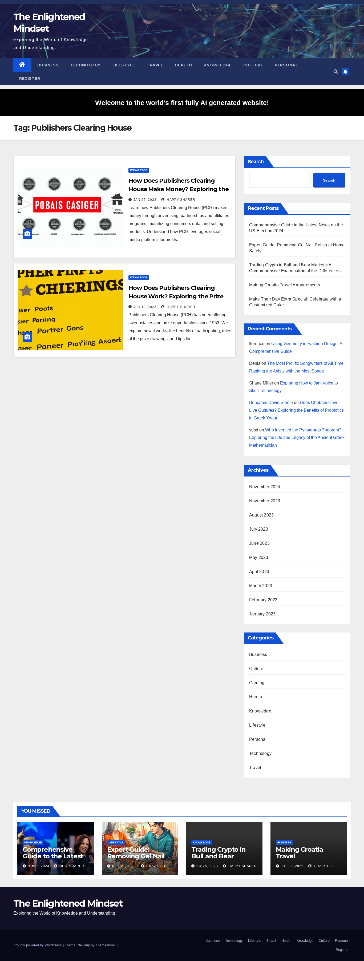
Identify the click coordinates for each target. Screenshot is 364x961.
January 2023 (262, 614)
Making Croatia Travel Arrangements (284, 285)
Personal (286, 65)
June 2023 (259, 543)
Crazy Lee (156, 866)
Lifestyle (123, 65)
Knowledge (218, 65)
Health (183, 65)
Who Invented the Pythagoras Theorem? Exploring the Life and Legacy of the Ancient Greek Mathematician (297, 438)
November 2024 (264, 486)
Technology (85, 65)
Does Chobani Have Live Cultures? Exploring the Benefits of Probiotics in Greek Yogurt (296, 410)
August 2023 (261, 515)
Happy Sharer (180, 200)
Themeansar (105, 945)
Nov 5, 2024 (38, 866)
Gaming (256, 682)
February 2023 (263, 600)
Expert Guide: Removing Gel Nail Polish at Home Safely (136, 859)
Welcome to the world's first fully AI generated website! (182, 102)
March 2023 (260, 585)
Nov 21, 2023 (124, 866)
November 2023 (264, 501)
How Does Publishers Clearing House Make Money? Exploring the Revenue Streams (178, 189)
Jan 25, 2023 (145, 200)
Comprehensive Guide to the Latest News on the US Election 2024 (53, 859)
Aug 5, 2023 (207, 866)
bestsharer (71, 866)
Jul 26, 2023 (292, 866)
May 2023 (258, 557)
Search (256, 161)
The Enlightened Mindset (68, 903)
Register (29, 78)
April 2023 (259, 571)
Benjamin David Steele (271, 402)
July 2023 (258, 529)
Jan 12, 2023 (145, 307)
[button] (336, 71)
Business (48, 65)
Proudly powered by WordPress (38, 945)
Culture (253, 65)
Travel (155, 65)
